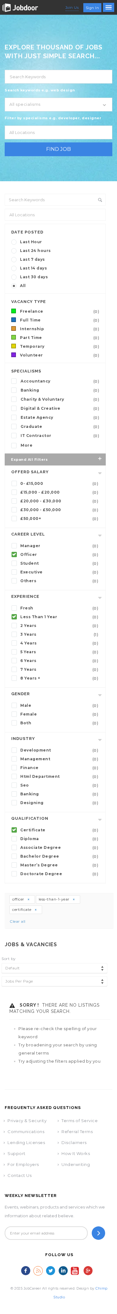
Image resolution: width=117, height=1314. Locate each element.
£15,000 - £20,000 (59, 492)
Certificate (59, 830)
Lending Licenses (26, 1142)
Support (16, 1153)
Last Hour (31, 241)
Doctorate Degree (59, 873)
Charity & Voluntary (60, 399)
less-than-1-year (55, 899)
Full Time (59, 320)
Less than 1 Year (59, 616)
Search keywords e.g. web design (40, 90)
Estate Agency (60, 417)
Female (59, 714)
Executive (59, 572)
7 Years (59, 669)
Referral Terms (77, 1131)
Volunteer (59, 355)
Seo (59, 785)
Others (59, 580)
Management (59, 759)
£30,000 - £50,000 (59, 509)
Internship (59, 328)
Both (59, 723)
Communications (25, 1131)
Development (59, 750)
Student (59, 563)
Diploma (59, 838)
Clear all (18, 921)
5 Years (59, 651)
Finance (59, 767)
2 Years (59, 625)
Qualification (29, 818)
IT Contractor (60, 435)
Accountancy (60, 381)
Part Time (59, 337)
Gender (20, 693)
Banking (60, 390)
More (26, 445)
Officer (59, 554)
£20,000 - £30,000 (59, 501)
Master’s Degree (59, 865)
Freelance (59, 311)
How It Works (75, 1153)
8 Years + (59, 678)
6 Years (59, 660)
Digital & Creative (60, 408)
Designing (59, 802)
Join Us (72, 7)
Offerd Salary (30, 472)
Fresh (59, 608)
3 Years (59, 634)
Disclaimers (74, 1142)
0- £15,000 (59, 483)
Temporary (59, 346)
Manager (59, 545)
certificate (22, 909)
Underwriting (75, 1164)
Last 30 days (34, 277)
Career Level (28, 534)
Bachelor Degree (59, 856)
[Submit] (98, 1233)
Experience (25, 596)
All (23, 285)
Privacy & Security (26, 1120)
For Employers (23, 1164)
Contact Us (19, 1175)
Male (59, 705)
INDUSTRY (23, 738)
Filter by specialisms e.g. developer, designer (53, 118)
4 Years (59, 643)
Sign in (92, 8)
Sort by (9, 958)
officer (18, 899)
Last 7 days (32, 259)
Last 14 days (33, 268)
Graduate (60, 426)
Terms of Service (79, 1120)
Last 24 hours (35, 250)
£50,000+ (59, 518)
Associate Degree (59, 847)
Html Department (59, 776)
